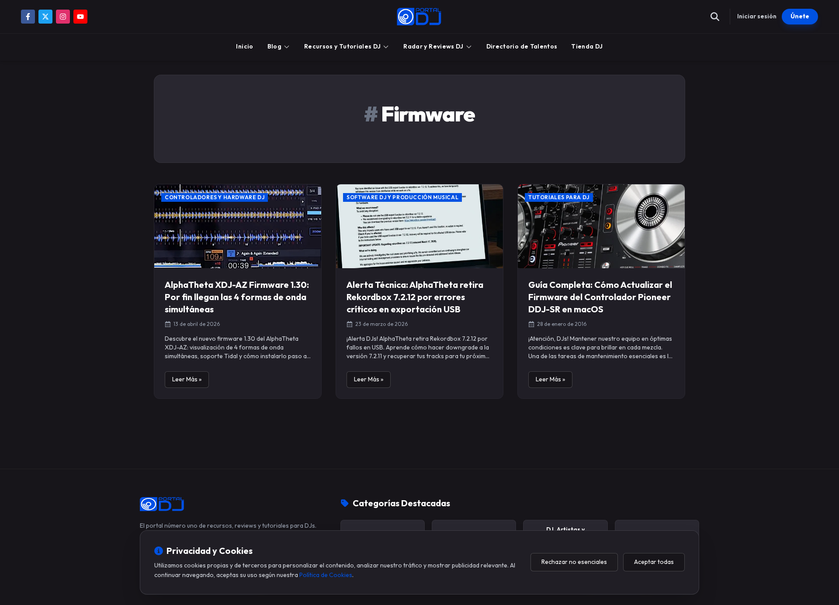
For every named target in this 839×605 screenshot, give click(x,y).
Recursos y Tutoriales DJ (342, 46)
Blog (274, 46)
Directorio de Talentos (522, 46)
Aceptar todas (654, 562)
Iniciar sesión (757, 16)
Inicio (244, 46)
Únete (799, 16)
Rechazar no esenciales (574, 562)
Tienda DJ (587, 46)
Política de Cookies (325, 575)
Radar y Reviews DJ (433, 46)
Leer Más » (186, 379)
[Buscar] (715, 16)
